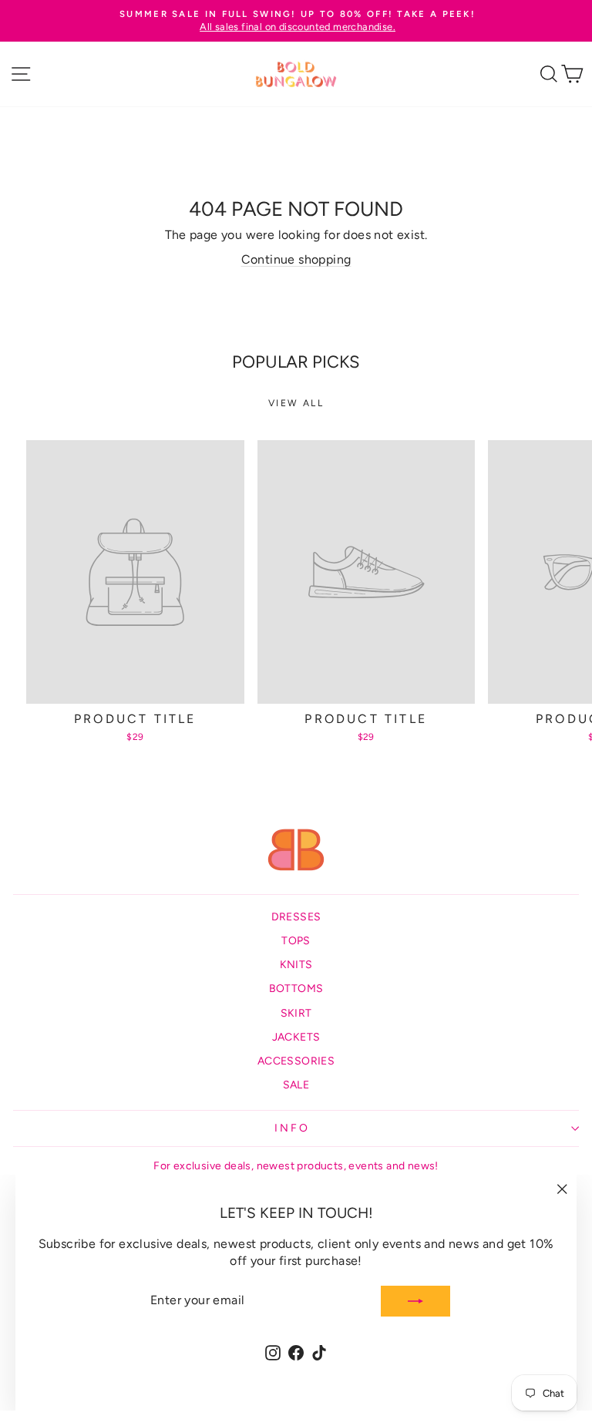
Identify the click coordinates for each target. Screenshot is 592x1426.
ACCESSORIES (296, 1061)
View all (296, 403)
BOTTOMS (296, 988)
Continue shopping (296, 259)
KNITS (296, 964)
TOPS (296, 940)
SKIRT (296, 1013)
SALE (296, 1084)
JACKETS (296, 1037)
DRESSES (296, 916)
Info (291, 1128)
